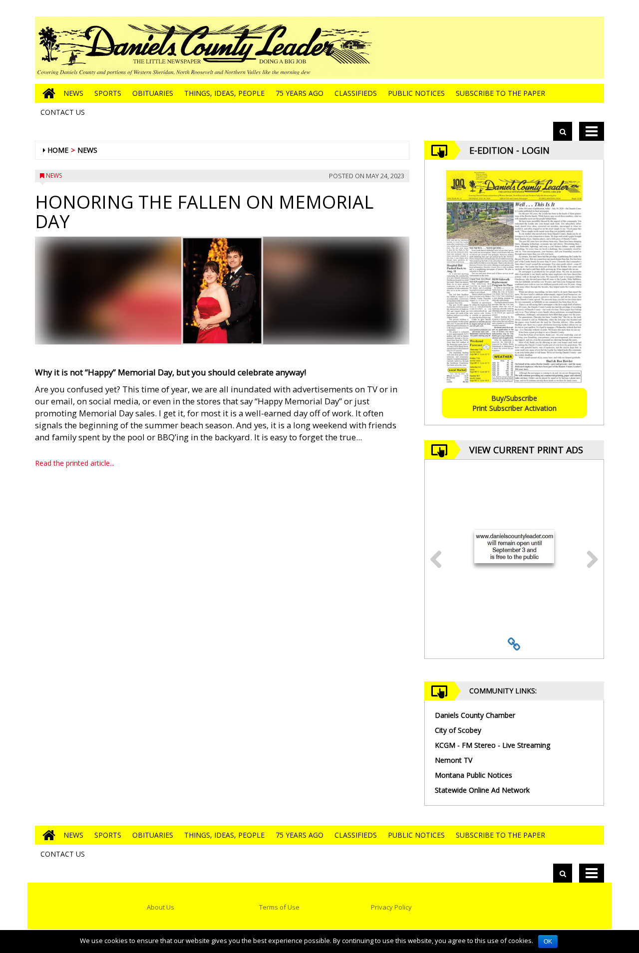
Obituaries (152, 93)
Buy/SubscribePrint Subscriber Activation (514, 403)
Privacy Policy (391, 907)
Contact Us (62, 112)
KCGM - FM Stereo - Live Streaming (492, 745)
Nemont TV (453, 760)
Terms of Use (279, 907)
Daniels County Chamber (475, 715)
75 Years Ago (299, 93)
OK (548, 941)
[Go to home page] (46, 93)
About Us (160, 907)
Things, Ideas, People (224, 93)
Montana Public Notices (473, 775)
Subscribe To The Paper (500, 93)
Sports (107, 93)
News (73, 93)
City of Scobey (458, 730)
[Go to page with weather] (529, 47)
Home (57, 150)
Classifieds (355, 93)
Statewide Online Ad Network (482, 790)
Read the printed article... (74, 463)
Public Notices (416, 93)
